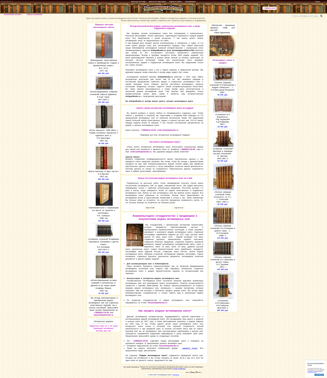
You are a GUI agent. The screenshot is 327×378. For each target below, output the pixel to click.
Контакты (176, 375)
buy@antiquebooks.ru (103, 315)
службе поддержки (179, 369)
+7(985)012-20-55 (269, 8)
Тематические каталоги (12, 14)
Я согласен (319, 374)
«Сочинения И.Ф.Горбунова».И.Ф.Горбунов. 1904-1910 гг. (222, 304)
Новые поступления (34, 14)
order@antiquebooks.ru (167, 130)
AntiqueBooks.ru (158, 50)
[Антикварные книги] (7, 2)
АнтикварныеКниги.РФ (183, 50)
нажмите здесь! (189, 348)
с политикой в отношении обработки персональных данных (315, 372)
